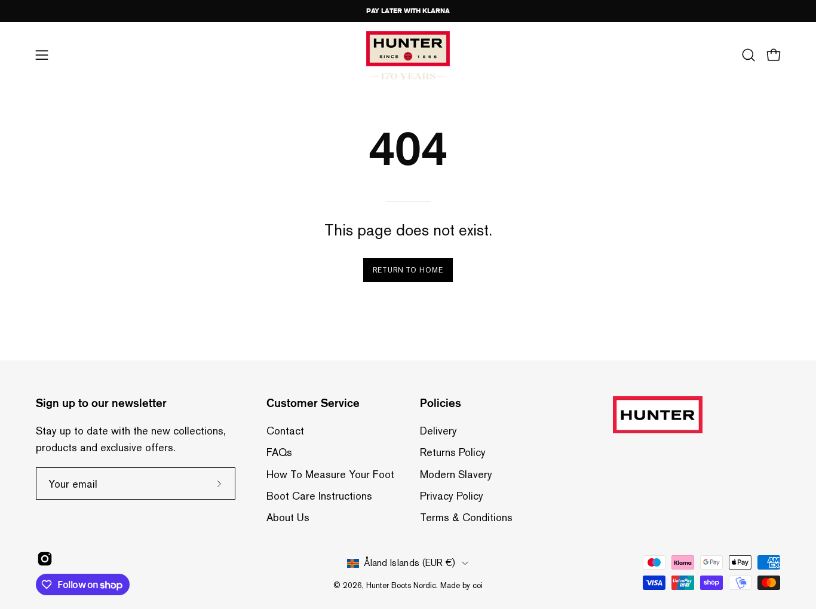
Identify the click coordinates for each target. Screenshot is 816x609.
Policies (440, 403)
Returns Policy (453, 452)
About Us (287, 517)
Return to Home (408, 270)
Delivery (438, 430)
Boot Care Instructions (319, 495)
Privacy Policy (451, 495)
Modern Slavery (456, 474)
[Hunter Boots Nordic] (408, 55)
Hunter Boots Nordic (401, 585)
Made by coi (461, 585)
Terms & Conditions (466, 517)
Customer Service (313, 403)
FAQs (279, 452)
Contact (285, 430)
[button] (748, 55)
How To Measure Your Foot (330, 474)
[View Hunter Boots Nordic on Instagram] (45, 559)
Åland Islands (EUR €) (409, 562)
